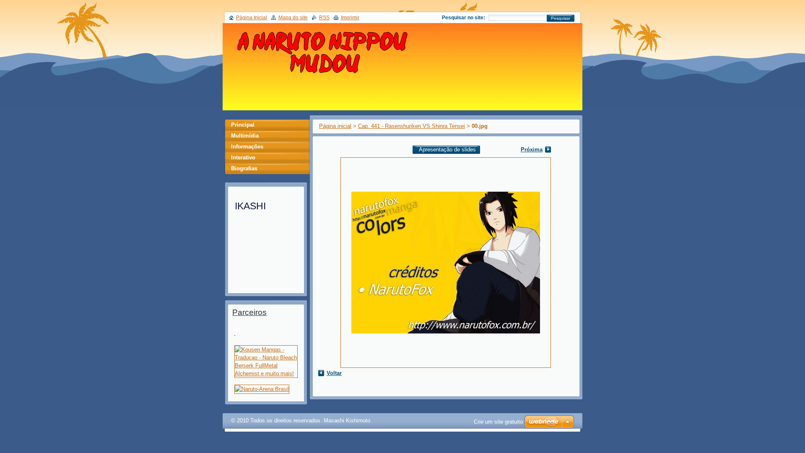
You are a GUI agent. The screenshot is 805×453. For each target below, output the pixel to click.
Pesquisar (560, 18)
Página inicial (335, 126)
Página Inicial (251, 17)
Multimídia (245, 136)
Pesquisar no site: (463, 17)
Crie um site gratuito (498, 422)
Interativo (243, 157)
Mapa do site (293, 17)
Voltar (334, 373)
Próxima (532, 149)
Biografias (244, 168)
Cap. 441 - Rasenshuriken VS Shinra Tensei (411, 126)
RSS (324, 17)
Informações (247, 146)
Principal (242, 125)
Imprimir (350, 17)
